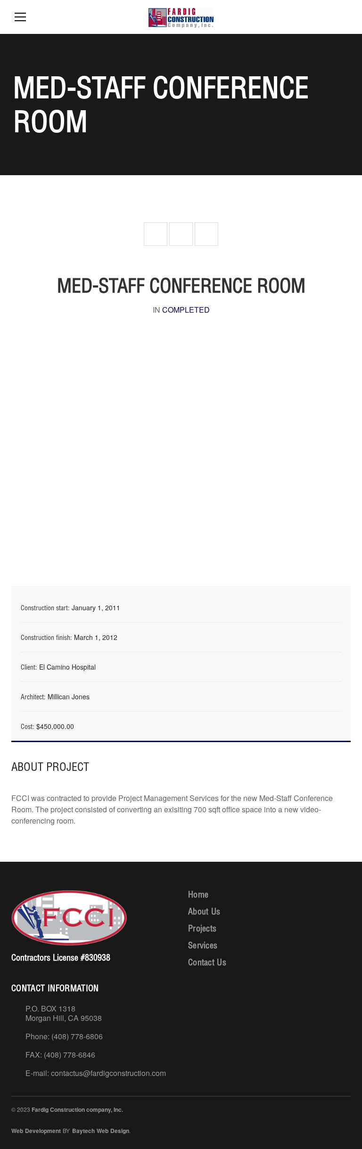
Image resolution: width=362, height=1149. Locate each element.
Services (202, 945)
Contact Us (207, 962)
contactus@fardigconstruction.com (108, 1073)
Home (198, 894)
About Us (204, 911)
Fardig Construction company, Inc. (77, 1109)
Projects (202, 928)
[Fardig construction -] (180, 16)
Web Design (113, 1130)
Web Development (36, 1130)
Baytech (83, 1130)
